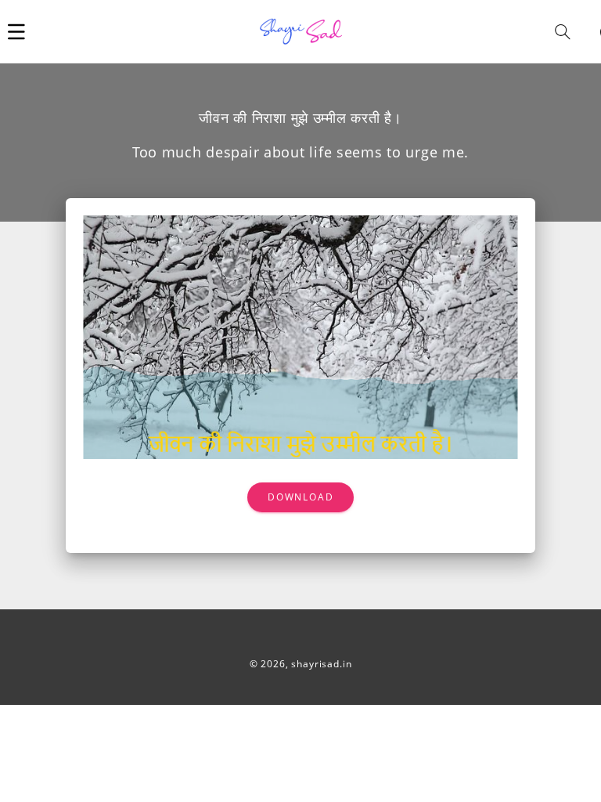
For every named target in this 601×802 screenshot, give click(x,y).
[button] (16, 31)
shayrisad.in (321, 664)
